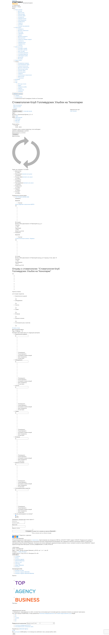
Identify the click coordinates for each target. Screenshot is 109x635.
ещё (16, 82)
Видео (19, 85)
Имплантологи (21, 38)
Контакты (17, 566)
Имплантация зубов (23, 69)
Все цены (20, 58)
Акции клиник (18, 60)
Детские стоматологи (23, 30)
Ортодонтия (21, 17)
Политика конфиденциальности (47, 613)
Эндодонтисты (21, 44)
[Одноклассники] (15, 537)
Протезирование (22, 20)
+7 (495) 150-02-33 (21, 552)
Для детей (20, 57)
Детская (20, 11)
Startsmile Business (19, 560)
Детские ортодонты (23, 36)
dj (15, 615)
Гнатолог (20, 45)
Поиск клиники (18, 9)
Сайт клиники (73, 111)
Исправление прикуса (23, 63)
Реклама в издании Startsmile (22, 572)
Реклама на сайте (19, 570)
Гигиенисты (21, 41)
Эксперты (20, 91)
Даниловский (19, 117)
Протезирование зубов (23, 64)
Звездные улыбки (22, 87)
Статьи (17, 61)
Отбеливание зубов (23, 55)
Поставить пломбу (22, 48)
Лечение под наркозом (23, 26)
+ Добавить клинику (17, 93)
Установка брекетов (23, 54)
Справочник (21, 90)
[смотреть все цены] (27, 174)
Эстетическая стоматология (25, 75)
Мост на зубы (21, 51)
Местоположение (17, 105)
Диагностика (21, 12)
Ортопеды (20, 32)
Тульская (17, 122)
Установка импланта (23, 52)
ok (15, 619)
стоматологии (35, 540)
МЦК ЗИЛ (17, 120)
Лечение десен (22, 72)
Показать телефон (17, 111)
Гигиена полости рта (23, 66)
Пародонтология (22, 18)
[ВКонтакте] (13, 537)
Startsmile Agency (24, 629)
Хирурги (20, 35)
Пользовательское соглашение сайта (24, 626)
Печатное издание (19, 559)
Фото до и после (22, 84)
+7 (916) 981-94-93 (27, 111)
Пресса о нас (18, 562)
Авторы (17, 557)
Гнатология (21, 78)
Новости (20, 88)
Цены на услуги (19, 46)
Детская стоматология (23, 67)
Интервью (17, 79)
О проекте (17, 556)
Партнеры (17, 563)
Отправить (15, 134)
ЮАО (17, 116)
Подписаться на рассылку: (19, 623)
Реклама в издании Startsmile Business (24, 573)
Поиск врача (18, 27)
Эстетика (20, 24)
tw (15, 620)
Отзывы (15, 108)
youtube (17, 618)
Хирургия (20, 23)
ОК (14, 633)
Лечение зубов (21, 15)
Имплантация (21, 14)
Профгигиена (21, 21)
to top (13, 630)
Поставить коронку (22, 49)
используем (17, 631)
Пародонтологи (22, 42)
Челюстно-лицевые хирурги (25, 39)
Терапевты (20, 33)
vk (15, 616)
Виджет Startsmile (19, 565)
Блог (16, 81)
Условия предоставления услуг (63, 613)
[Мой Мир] (17, 537)
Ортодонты (21, 29)
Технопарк (17, 119)
